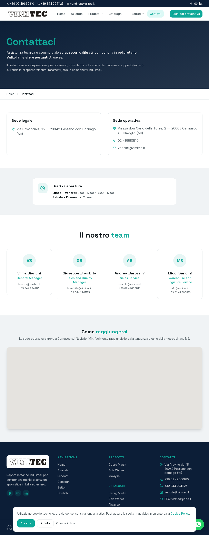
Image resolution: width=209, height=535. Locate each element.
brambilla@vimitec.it (79, 288)
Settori (136, 13)
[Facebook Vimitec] (191, 3)
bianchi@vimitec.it (29, 284)
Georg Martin (117, 464)
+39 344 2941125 (52, 3)
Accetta (26, 523)
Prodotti (94, 13)
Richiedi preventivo (186, 13)
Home (61, 13)
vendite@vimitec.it (131, 148)
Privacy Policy (65, 523)
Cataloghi (115, 13)
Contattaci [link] (27, 94)
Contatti (155, 13)
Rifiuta (45, 523)
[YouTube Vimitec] (196, 3)
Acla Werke (116, 470)
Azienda (77, 13)
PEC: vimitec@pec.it (178, 499)
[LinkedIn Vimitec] (200, 3)
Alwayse (114, 476)
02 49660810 (128, 140)
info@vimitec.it (180, 288)
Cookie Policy (180, 513)
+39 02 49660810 (129, 288)
